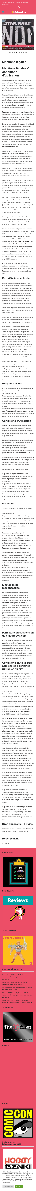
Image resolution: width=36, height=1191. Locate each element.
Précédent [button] (4, 34)
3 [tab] (14, 52)
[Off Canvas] (3, 12)
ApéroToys (5, 4)
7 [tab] (23, 52)
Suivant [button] (31, 34)
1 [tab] (9, 52)
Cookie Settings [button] (8, 1186)
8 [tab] (26, 52)
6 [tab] (21, 52)
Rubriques (11, 2)
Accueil (4, 2)
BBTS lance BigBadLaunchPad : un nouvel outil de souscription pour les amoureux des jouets (17, 977)
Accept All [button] (19, 1186)
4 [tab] (16, 52)
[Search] (19, 7)
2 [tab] (12, 52)
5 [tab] (19, 52)
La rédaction (25, 2)
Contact (18, 2)
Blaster (4, 975)
